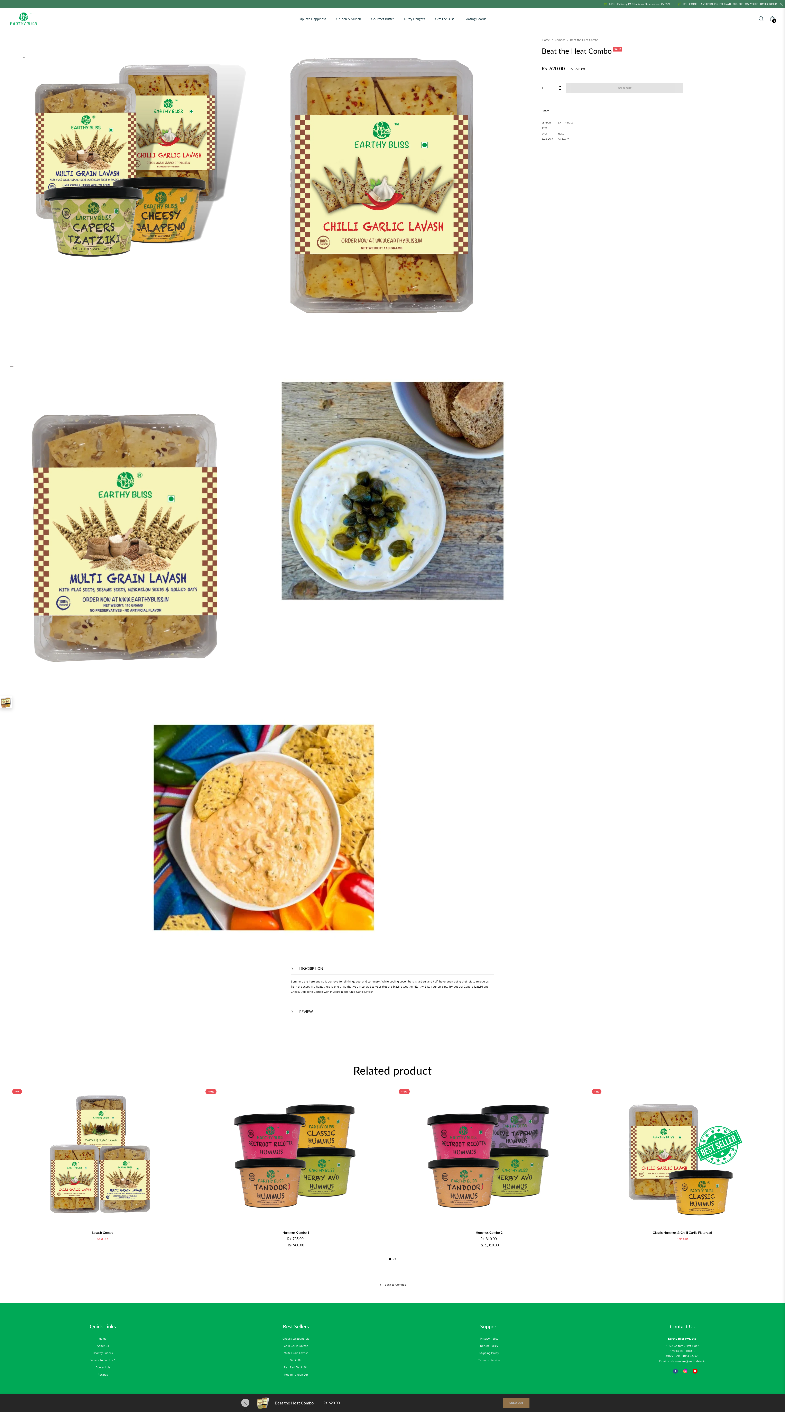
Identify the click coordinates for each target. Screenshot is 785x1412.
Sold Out (516, 1402)
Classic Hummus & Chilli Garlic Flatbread (682, 1232)
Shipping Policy (489, 1353)
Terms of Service (489, 1360)
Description (310, 968)
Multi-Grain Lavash (296, 1353)
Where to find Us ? (103, 1360)
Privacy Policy (489, 1338)
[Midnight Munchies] (6, 702)
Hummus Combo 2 (489, 1232)
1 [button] (390, 1259)
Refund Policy (489, 1345)
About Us (103, 1345)
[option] (102, 1170)
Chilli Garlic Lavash (296, 1345)
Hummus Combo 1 (296, 1232)
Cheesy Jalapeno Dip (296, 1338)
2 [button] (395, 1259)
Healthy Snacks (103, 1353)
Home (546, 39)
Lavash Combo (102, 1232)
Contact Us (103, 1367)
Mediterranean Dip (296, 1374)
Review (305, 1011)
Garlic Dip (296, 1360)
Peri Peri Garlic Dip (296, 1367)
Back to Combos (395, 1284)
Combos (560, 39)
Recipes (103, 1374)
